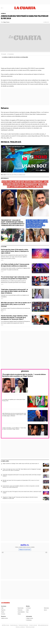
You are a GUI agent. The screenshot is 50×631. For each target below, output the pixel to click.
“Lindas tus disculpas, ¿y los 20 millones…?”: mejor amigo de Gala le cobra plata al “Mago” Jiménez (14, 428)
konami (7, 174)
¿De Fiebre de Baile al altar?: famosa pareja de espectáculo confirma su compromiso (15, 265)
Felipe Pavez (6, 22)
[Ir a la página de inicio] (25, 8)
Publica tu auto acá (24, 549)
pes (10, 174)
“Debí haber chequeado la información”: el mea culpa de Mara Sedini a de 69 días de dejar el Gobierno (14, 291)
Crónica (3, 13)
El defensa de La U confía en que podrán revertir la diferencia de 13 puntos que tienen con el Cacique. (13, 281)
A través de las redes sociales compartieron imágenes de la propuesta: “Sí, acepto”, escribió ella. (15, 269)
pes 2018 (14, 174)
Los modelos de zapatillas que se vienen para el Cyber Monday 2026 (13, 400)
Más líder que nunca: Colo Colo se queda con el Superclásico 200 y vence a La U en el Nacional (16, 304)
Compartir (4, 54)
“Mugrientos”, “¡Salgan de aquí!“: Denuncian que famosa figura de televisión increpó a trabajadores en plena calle (12, 222)
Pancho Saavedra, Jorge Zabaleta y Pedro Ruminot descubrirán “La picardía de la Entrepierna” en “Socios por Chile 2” (14, 317)
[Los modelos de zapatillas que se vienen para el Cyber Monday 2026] (37, 402)
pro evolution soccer (21, 174)
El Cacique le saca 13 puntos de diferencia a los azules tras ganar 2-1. (15, 309)
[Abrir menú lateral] (2, 8)
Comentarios (11, 54)
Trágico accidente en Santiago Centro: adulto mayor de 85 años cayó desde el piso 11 (21, 463)
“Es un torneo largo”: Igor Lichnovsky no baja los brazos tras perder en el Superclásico (15, 278)
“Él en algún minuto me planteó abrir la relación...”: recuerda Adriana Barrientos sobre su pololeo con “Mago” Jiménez (24, 375)
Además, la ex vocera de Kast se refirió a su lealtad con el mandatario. (15, 296)
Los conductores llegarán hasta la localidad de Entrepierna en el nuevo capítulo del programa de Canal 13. (15, 322)
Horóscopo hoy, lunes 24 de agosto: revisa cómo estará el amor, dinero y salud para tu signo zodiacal (15, 251)
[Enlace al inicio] (25, 371)
